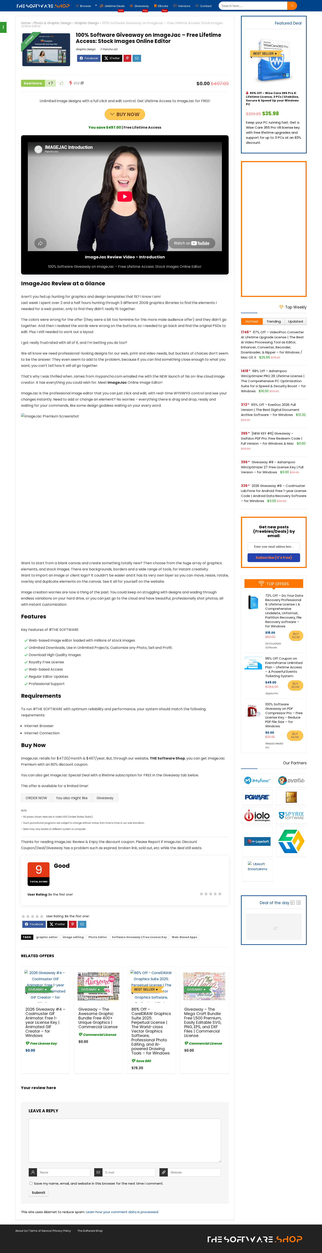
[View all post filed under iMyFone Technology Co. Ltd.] (257, 780)
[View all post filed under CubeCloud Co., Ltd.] (291, 841)
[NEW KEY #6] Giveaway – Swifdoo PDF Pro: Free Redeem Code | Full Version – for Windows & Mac (271, 438)
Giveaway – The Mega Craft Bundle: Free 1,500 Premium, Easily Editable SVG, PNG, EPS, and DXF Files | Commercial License (202, 1022)
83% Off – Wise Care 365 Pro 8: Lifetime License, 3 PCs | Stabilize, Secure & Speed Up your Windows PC (272, 98)
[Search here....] (292, 6)
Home (25, 23)
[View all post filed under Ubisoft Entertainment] (257, 870)
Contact (206, 6)
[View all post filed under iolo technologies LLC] (257, 815)
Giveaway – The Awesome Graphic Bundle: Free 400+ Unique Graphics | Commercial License (98, 1018)
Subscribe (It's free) (274, 557)
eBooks (163, 7)
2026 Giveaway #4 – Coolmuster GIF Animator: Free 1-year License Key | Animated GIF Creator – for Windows (45, 1022)
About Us (21, 1231)
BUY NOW (128, 114)
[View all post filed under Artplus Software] (291, 797)
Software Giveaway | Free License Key (139, 937)
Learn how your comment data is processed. (122, 1212)
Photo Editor (97, 937)
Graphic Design (87, 23)
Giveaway (141, 7)
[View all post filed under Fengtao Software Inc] (291, 780)
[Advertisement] (273, 229)
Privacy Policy (62, 1231)
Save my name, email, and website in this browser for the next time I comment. (98, 1183)
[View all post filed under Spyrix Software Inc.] (291, 815)
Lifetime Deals (114, 7)
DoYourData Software (273, 645)
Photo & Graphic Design (52, 23)
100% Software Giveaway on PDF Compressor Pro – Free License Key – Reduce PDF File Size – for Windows (284, 715)
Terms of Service (40, 1231)
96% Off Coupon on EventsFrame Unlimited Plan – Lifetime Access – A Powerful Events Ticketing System (284, 667)
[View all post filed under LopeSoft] (257, 841)
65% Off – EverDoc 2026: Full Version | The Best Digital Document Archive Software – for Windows (270, 409)
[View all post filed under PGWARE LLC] (257, 797)
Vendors (183, 6)
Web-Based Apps (184, 937)
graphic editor (47, 937)
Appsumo (271, 693)
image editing (73, 937)
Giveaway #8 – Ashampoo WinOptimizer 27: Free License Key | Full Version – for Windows (272, 467)
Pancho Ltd (110, 49)
